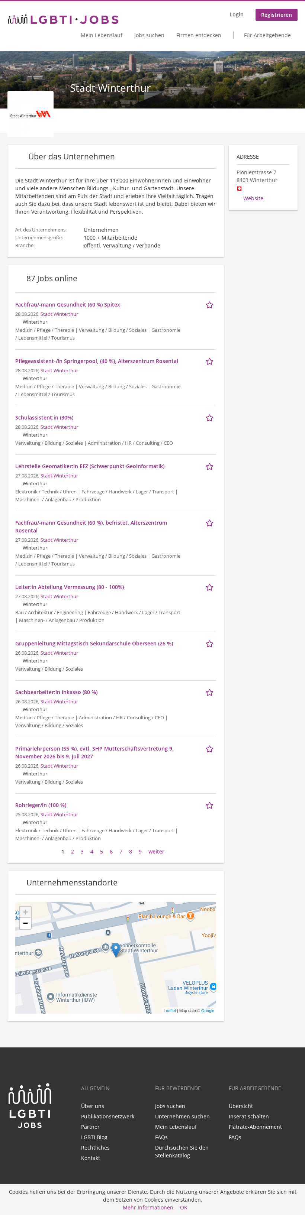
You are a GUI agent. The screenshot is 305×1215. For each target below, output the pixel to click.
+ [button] (25, 912)
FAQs (161, 1137)
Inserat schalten (249, 1116)
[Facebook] (25, 1144)
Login (236, 14)
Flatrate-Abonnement (255, 1126)
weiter (156, 851)
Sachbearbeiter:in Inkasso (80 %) (56, 692)
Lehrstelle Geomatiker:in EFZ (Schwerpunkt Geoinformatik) (89, 466)
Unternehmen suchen (182, 1116)
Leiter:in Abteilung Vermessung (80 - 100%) (69, 586)
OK (183, 1207)
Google (207, 1010)
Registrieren (276, 14)
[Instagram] (36, 1144)
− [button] (25, 923)
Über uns (92, 1105)
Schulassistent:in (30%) (44, 417)
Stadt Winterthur (59, 314)
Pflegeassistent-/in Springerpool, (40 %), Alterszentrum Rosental (96, 360)
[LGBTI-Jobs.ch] (63, 19)
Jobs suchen (149, 35)
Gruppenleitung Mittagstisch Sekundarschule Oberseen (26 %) (94, 643)
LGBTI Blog (94, 1137)
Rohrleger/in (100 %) (40, 805)
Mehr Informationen (148, 1207)
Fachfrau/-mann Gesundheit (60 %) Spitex (67, 304)
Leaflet (170, 1010)
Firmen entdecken (198, 35)
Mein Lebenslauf (101, 35)
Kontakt (90, 1157)
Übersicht (241, 1105)
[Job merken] (211, 304)
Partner (90, 1126)
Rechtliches (95, 1147)
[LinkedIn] (12, 1144)
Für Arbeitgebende (267, 35)
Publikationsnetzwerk (107, 1116)
